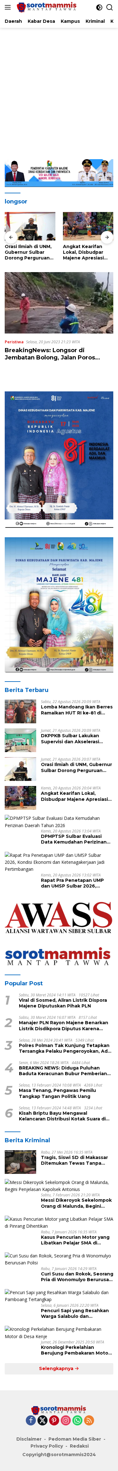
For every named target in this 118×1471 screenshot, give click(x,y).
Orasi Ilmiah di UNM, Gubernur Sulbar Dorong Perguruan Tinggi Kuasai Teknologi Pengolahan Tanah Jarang (28, 252)
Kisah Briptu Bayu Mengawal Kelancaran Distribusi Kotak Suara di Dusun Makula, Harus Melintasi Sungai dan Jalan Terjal (64, 1116)
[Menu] (9, 7)
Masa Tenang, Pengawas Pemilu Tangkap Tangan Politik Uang (57, 1093)
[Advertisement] (59, 90)
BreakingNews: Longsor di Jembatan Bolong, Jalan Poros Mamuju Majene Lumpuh (50, 358)
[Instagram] (66, 1420)
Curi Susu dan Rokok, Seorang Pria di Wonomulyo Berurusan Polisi (77, 1276)
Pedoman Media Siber (74, 1439)
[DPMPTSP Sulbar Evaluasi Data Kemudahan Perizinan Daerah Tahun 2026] (59, 822)
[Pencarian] (109, 7)
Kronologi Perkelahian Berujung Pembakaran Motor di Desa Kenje (75, 1350)
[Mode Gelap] (99, 7)
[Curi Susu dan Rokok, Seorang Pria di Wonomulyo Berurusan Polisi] (59, 1259)
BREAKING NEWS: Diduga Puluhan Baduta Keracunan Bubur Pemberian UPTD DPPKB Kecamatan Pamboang (63, 1070)
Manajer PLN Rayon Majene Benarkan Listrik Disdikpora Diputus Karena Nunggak (63, 1025)
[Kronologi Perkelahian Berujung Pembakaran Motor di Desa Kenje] (59, 1333)
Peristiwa (14, 342)
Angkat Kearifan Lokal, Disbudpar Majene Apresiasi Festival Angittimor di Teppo (86, 252)
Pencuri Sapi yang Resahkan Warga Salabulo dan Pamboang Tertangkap (75, 1313)
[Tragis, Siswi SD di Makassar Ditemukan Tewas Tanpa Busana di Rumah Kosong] (20, 1162)
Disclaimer (29, 1439)
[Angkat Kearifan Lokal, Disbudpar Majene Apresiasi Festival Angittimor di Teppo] (88, 226)
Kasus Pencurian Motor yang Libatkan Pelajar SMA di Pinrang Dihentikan (75, 1240)
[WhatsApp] (77, 1420)
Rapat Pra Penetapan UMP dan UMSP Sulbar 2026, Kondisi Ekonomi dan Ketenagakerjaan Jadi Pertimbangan (72, 883)
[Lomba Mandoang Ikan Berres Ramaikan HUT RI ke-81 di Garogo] (20, 711)
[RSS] (89, 1420)
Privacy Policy (47, 1446)
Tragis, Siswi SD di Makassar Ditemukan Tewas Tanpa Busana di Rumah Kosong (74, 1160)
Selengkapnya (57, 1368)
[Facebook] (31, 1420)
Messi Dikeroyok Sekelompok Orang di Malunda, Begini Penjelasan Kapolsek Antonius (76, 1203)
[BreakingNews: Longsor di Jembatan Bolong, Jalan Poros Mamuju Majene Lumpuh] (59, 302)
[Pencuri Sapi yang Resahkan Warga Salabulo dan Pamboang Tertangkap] (59, 1296)
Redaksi (79, 1446)
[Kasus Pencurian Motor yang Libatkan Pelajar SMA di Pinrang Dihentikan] (59, 1223)
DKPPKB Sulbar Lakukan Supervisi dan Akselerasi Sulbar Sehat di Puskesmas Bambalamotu (73, 738)
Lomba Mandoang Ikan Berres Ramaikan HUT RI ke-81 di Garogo (77, 709)
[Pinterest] (54, 1420)
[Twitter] (42, 1420)
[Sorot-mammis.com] (46, 7)
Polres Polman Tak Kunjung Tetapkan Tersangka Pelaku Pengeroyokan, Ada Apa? (64, 1048)
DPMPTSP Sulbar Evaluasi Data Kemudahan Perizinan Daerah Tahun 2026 (74, 839)
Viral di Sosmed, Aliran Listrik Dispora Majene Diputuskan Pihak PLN (63, 1003)
